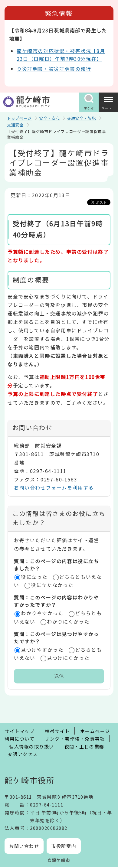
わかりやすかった (42, 613)
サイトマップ (19, 731)
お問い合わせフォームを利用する (54, 487)
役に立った (34, 576)
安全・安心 (49, 118)
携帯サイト (57, 731)
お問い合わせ (24, 846)
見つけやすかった (42, 649)
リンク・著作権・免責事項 (75, 738)
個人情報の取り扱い (31, 746)
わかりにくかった (68, 621)
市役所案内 (63, 846)
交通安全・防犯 (81, 118)
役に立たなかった (52, 584)
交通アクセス (23, 754)
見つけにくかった (68, 657)
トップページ (19, 118)
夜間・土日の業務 (84, 746)
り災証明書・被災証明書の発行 (54, 68)
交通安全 (15, 125)
